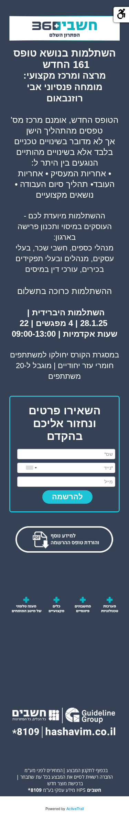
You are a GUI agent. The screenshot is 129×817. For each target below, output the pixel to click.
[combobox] (31, 468)
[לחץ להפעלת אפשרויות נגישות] (121, 14)
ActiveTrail (75, 808)
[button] (67, 497)
